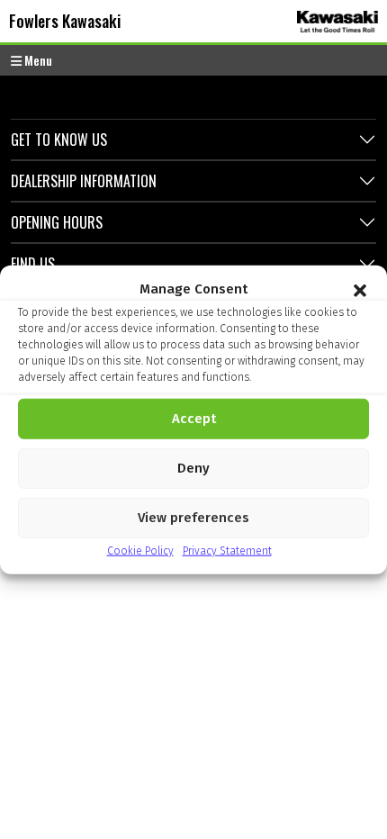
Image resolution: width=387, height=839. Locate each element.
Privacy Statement (227, 550)
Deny (193, 468)
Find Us (33, 264)
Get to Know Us (59, 139)
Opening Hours (57, 222)
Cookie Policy (140, 550)
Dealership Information (84, 181)
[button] (360, 289)
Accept (194, 418)
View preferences (193, 518)
